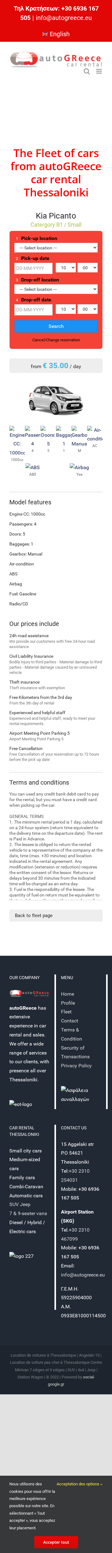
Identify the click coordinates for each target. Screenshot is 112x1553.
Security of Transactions (75, 1052)
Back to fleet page (34, 915)
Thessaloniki (56, 192)
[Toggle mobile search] (87, 71)
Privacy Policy (76, 1066)
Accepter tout (56, 1542)
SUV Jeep (19, 1204)
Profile (68, 1003)
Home (67, 994)
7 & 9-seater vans (28, 1213)
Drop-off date (33, 300)
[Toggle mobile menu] (99, 71)
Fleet (48, 153)
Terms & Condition (71, 1034)
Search (56, 326)
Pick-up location (36, 238)
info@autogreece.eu (64, 18)
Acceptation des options (78, 1484)
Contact (70, 1021)
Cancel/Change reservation (56, 340)
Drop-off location (37, 280)
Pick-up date (32, 258)
